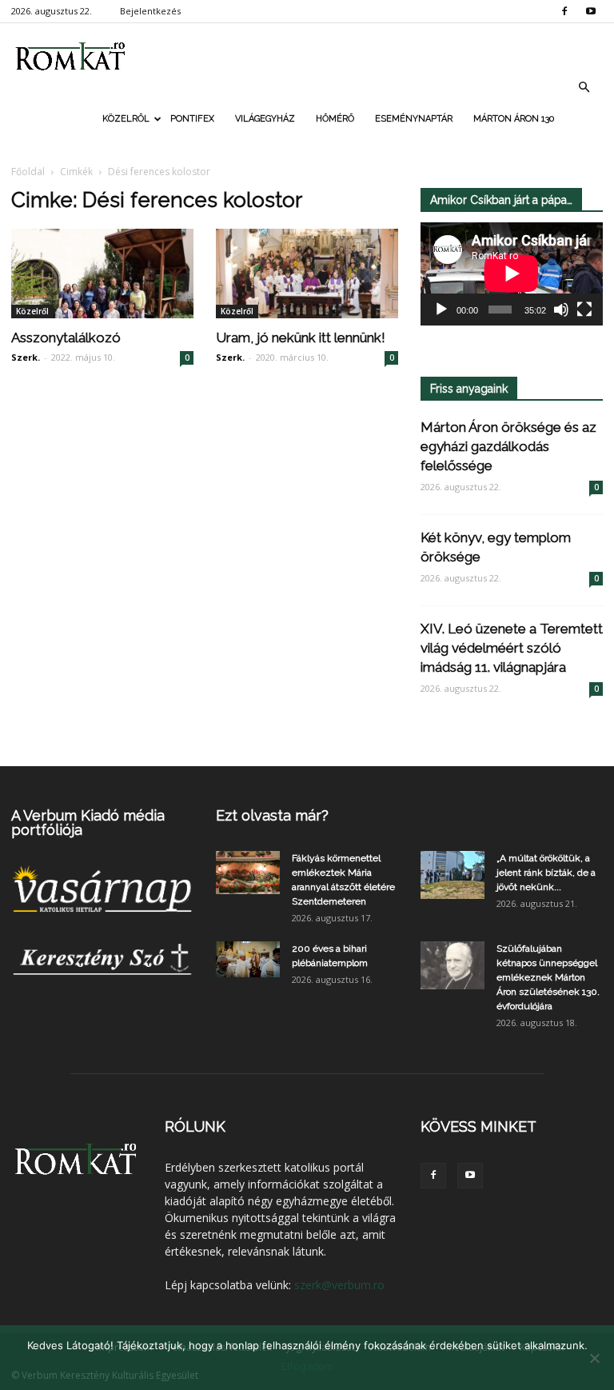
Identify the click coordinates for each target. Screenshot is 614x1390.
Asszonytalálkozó (66, 338)
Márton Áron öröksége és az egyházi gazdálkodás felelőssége (508, 446)
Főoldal (28, 171)
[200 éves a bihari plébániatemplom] (248, 959)
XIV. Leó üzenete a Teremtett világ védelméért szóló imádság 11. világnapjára (512, 648)
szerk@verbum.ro (339, 1284)
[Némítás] (561, 310)
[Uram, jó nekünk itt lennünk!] (307, 273)
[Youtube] (591, 11)
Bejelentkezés (150, 11)
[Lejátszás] (441, 310)
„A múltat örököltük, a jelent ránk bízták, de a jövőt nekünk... (546, 873)
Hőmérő (335, 119)
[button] (583, 87)
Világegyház (265, 119)
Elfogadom (307, 1366)
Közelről (126, 119)
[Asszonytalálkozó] (102, 273)
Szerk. (25, 357)
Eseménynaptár (414, 119)
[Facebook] (564, 11)
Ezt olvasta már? (272, 815)
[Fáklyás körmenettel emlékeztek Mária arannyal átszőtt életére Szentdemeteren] (248, 872)
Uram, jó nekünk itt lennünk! (300, 338)
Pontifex (192, 119)
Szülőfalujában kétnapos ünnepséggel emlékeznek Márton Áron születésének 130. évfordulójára (548, 977)
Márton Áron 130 (513, 119)
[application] (512, 274)
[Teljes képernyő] (584, 310)
